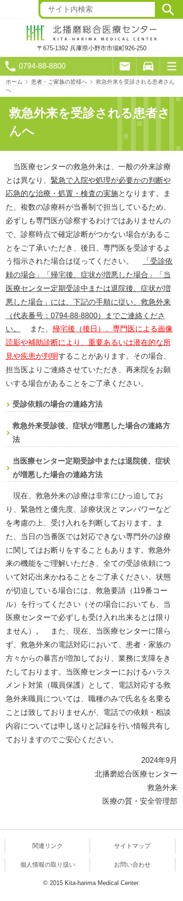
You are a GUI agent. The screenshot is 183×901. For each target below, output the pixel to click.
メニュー (171, 66)
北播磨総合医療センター (91, 33)
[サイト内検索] (168, 9)
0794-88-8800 (42, 66)
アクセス (148, 66)
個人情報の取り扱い (47, 864)
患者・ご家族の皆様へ (59, 81)
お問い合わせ (132, 864)
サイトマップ (132, 845)
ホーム (14, 81)
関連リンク (47, 845)
